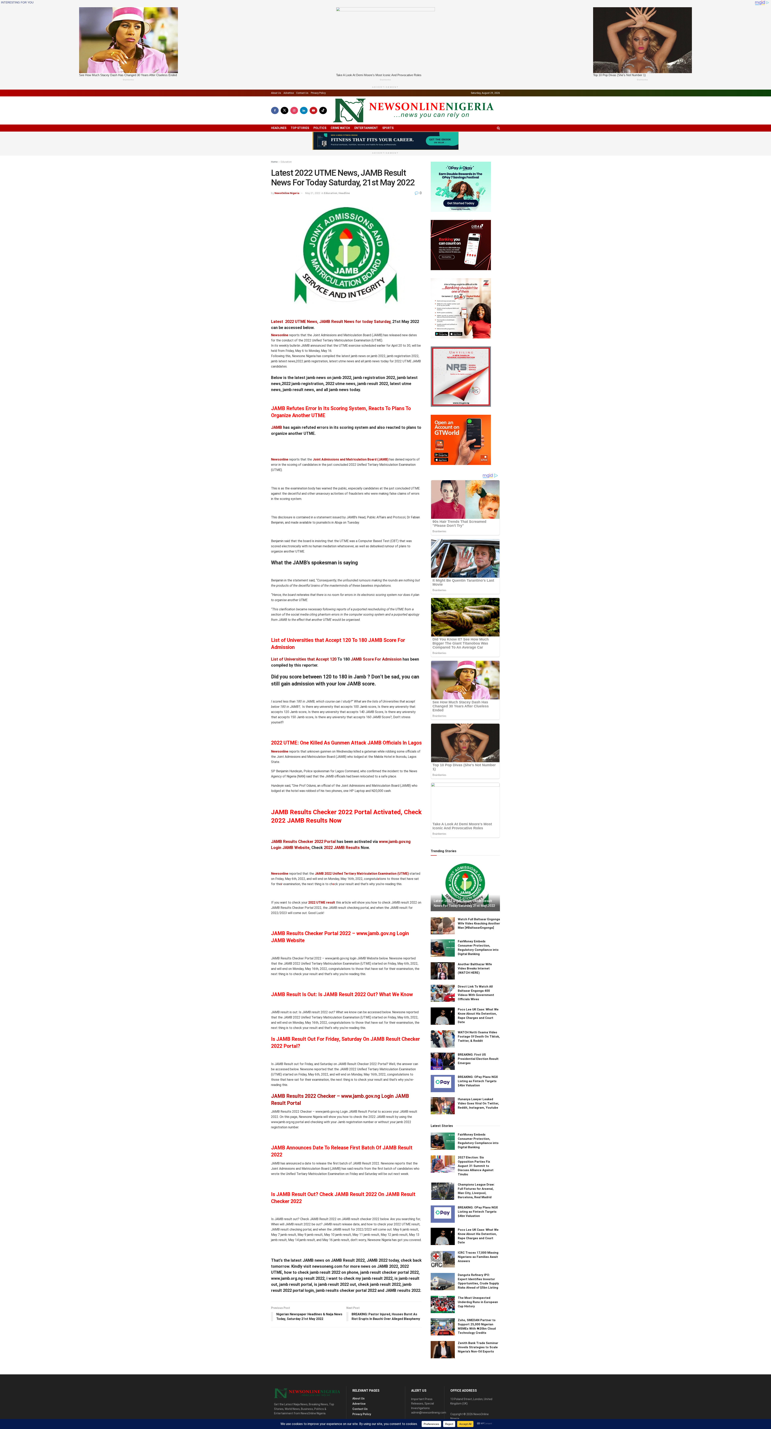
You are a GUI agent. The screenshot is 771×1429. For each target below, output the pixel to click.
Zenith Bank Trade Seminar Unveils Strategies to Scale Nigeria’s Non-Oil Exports (478, 1347)
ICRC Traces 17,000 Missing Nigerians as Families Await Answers (478, 1257)
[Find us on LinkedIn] (304, 110)
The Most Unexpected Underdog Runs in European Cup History (478, 1302)
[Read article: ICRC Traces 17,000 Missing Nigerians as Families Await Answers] (443, 1259)
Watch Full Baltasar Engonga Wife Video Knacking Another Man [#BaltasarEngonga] (479, 923)
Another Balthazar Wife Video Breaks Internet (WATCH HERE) (475, 968)
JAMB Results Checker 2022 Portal (303, 841)
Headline (344, 193)
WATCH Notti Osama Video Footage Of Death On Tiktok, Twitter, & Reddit (479, 1037)
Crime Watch (340, 128)
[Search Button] (498, 128)
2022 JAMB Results (342, 847)
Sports (388, 128)
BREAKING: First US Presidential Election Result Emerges (478, 1059)
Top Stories (300, 128)
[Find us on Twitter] (284, 110)
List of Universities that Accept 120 (304, 659)
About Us (276, 93)
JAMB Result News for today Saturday (354, 321)
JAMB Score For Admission (376, 659)
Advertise (289, 93)
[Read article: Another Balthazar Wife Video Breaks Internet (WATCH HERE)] (443, 971)
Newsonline (279, 335)
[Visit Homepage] (413, 111)
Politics (319, 128)
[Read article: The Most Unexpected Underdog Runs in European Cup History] (443, 1304)
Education (286, 161)
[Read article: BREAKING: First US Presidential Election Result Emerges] (443, 1061)
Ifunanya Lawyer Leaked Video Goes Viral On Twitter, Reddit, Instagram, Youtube (478, 1103)
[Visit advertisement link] (385, 141)
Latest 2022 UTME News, (294, 321)
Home (274, 161)
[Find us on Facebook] (275, 110)
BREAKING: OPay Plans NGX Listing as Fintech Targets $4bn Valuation (478, 1081)
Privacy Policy (318, 93)
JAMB (276, 427)
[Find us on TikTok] (323, 110)
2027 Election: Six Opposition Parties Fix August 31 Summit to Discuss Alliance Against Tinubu (476, 1166)
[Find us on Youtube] (313, 110)
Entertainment (366, 128)
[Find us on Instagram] (294, 110)
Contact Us (302, 93)
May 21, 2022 (312, 193)
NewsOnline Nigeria (286, 193)
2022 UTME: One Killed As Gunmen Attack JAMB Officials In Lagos (346, 743)
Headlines (278, 128)
